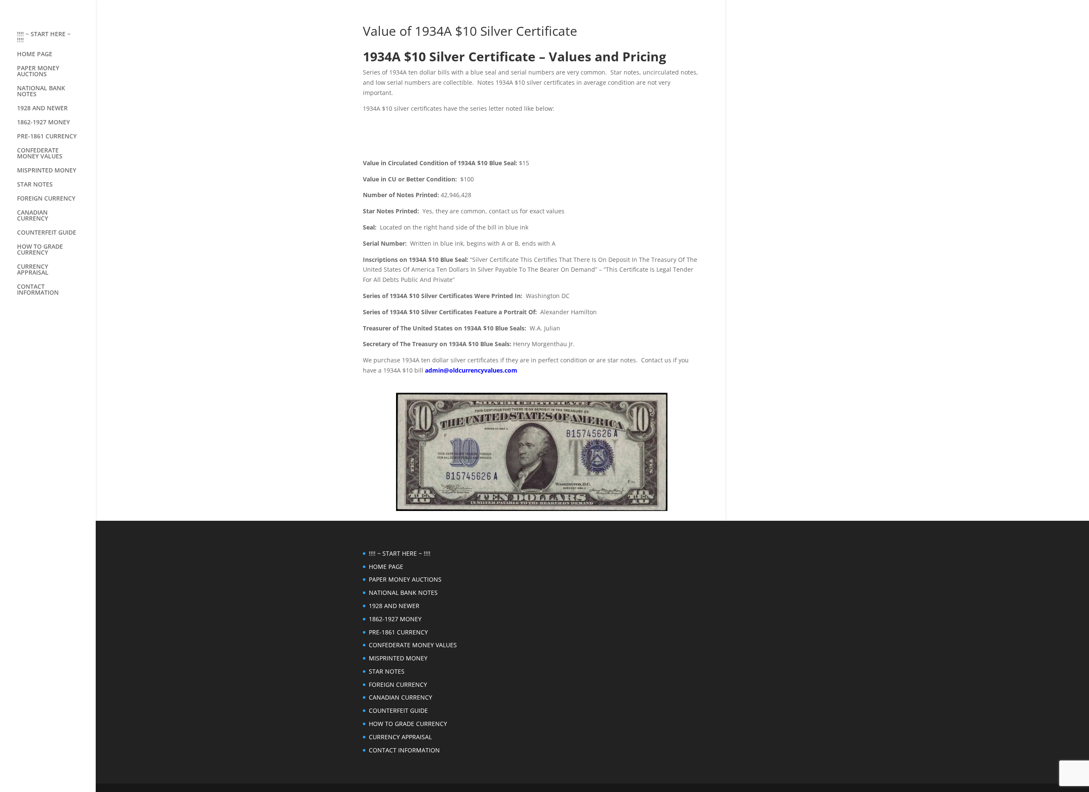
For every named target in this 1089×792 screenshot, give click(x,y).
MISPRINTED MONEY (46, 170)
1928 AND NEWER (42, 108)
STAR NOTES (35, 184)
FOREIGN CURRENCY (46, 198)
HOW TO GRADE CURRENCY (40, 250)
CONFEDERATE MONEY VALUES (40, 153)
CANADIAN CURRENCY (32, 215)
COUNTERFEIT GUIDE (46, 233)
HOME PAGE (34, 54)
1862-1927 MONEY (43, 122)
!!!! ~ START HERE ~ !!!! (44, 37)
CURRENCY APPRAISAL (32, 270)
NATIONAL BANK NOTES (41, 91)
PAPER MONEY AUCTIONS (38, 71)
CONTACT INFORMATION (38, 290)
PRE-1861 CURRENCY (47, 136)
